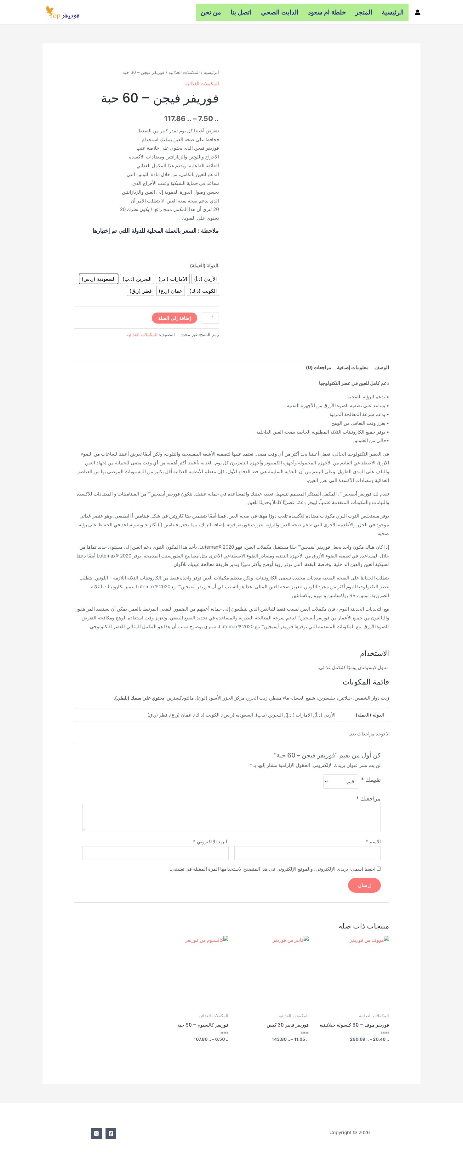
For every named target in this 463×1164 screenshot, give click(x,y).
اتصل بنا (241, 12)
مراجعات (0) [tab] (318, 367)
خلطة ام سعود (327, 12)
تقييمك (371, 779)
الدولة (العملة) (204, 266)
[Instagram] (96, 1133)
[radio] (205, 279)
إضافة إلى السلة (174, 318)
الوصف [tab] (381, 367)
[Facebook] (111, 1133)
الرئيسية (393, 12)
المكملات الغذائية (184, 72)
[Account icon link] (417, 12)
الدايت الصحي (280, 12)
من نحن (211, 12)
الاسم (373, 842)
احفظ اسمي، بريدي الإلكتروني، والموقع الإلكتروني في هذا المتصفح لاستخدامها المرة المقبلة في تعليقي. (272, 869)
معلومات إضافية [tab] (353, 367)
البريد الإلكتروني (211, 842)
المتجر (363, 12)
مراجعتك (368, 798)
